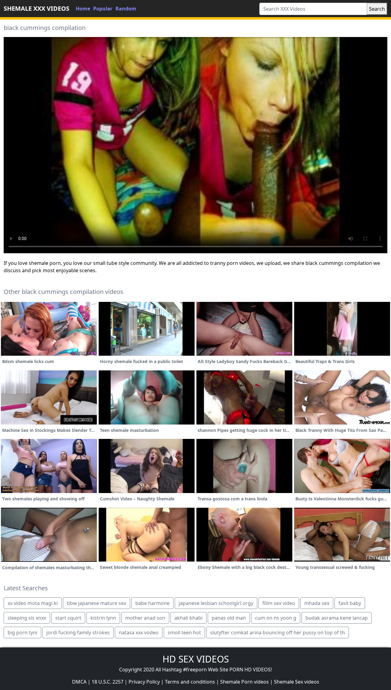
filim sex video (278, 603)
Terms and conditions (190, 681)
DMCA (79, 681)
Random (125, 8)
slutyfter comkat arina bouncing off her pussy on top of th (277, 632)
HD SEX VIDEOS (196, 659)
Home (83, 8)
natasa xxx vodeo (139, 632)
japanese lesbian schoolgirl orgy (216, 603)
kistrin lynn (103, 617)
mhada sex (316, 603)
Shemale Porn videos (244, 681)
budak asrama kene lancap (336, 617)
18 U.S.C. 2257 (107, 681)
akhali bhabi (188, 617)
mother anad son (145, 617)
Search (377, 9)
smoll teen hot (184, 632)
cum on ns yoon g (275, 617)
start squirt (68, 617)
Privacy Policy (144, 681)
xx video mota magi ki (33, 603)
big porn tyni (22, 632)
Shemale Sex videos (296, 681)
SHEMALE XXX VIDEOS (36, 8)
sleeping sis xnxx (27, 617)
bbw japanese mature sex (96, 603)
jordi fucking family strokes (78, 632)
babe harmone (152, 603)
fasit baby (349, 603)
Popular (102, 8)
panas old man (229, 617)
